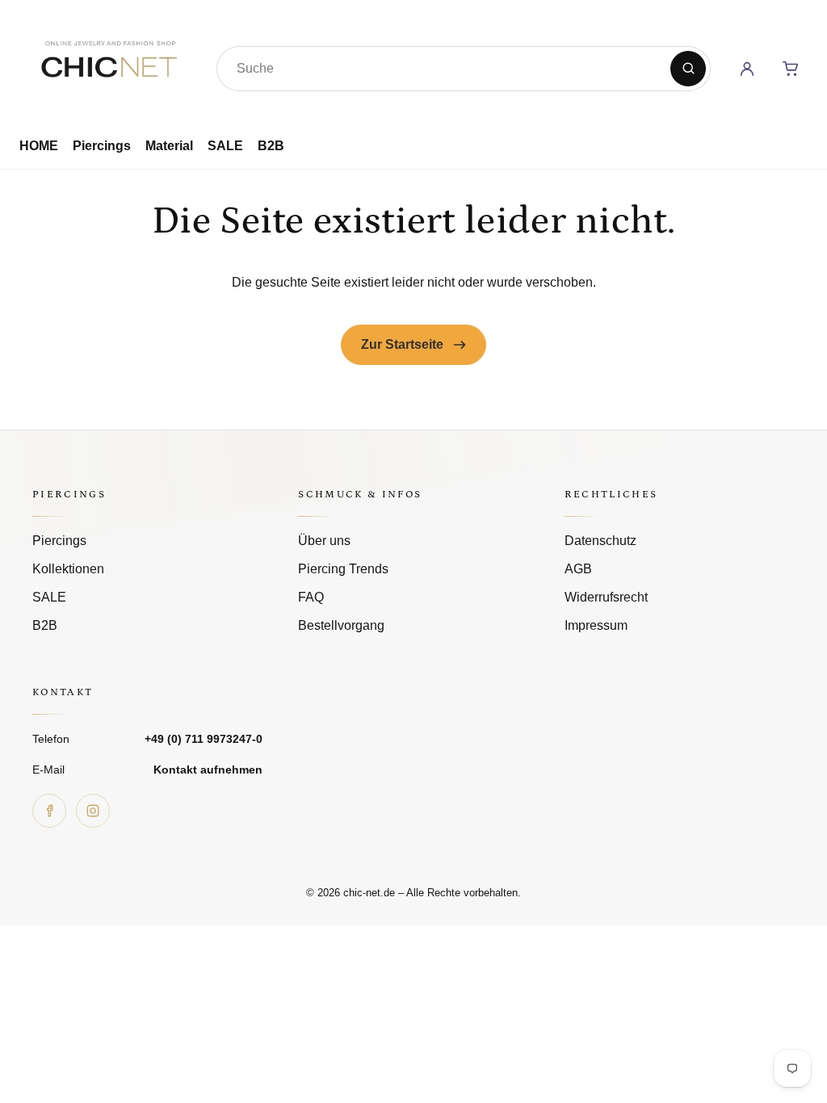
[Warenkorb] (791, 69)
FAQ (311, 597)
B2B (271, 146)
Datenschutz (600, 540)
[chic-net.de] (108, 65)
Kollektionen (68, 569)
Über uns (324, 540)
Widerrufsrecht (606, 597)
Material (169, 146)
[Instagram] (93, 811)
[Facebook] (49, 811)
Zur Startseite (404, 344)
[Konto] (747, 69)
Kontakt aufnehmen (207, 769)
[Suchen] (688, 68)
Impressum (596, 625)
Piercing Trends (343, 569)
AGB (578, 569)
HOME (38, 146)
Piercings (102, 146)
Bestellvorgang (341, 625)
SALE (225, 146)
